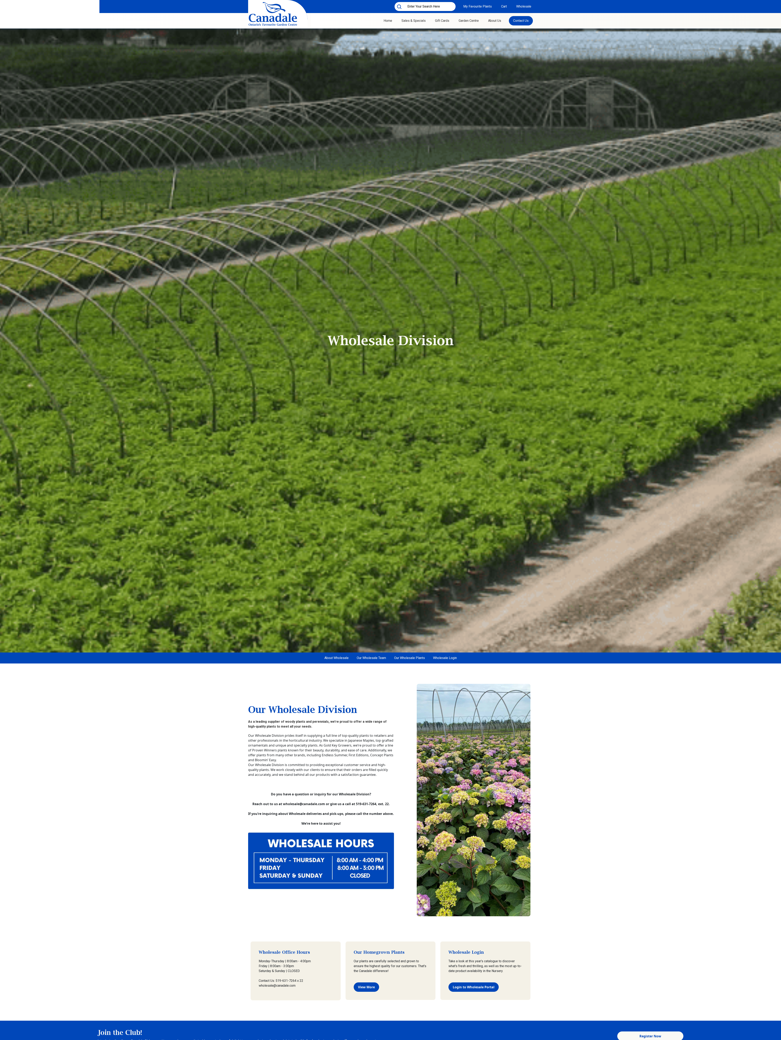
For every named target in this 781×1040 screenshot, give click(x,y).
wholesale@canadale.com (304, 804)
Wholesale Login (445, 658)
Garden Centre (469, 21)
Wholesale (523, 6)
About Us (494, 21)
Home (388, 21)
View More (366, 987)
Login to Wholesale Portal (473, 987)
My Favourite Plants (477, 6)
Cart (504, 6)
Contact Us (521, 21)
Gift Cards (442, 21)
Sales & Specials (413, 21)
